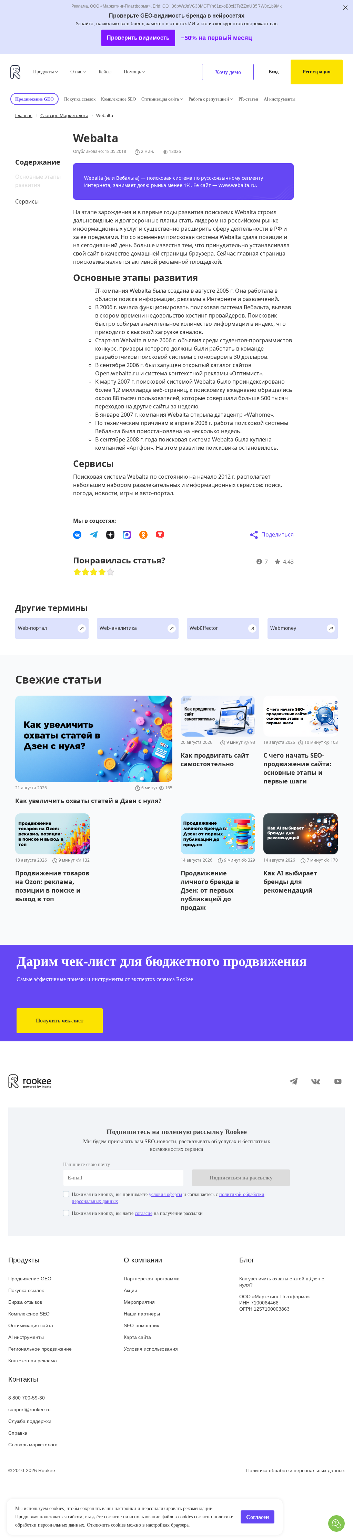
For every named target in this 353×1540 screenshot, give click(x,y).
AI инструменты (279, 99)
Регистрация (317, 71)
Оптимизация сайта (160, 99)
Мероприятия (139, 1302)
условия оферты (165, 1194)
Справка (17, 1433)
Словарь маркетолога (33, 1444)
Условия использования (151, 1349)
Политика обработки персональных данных (295, 1470)
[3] (94, 572)
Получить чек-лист (59, 1020)
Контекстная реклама (32, 1360)
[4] (102, 572)
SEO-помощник (141, 1325)
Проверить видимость (138, 38)
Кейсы (105, 71)
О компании (143, 1260)
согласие (143, 1213)
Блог (246, 1260)
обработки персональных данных (49, 1525)
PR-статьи (248, 99)
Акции (130, 1290)
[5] (110, 572)
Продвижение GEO (29, 1278)
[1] (77, 572)
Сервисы (27, 201)
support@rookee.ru (29, 1409)
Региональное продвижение (40, 1349)
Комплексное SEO (118, 99)
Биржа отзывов (25, 1302)
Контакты (23, 1379)
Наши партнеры (142, 1314)
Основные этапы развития (38, 181)
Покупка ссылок (79, 99)
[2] (85, 572)
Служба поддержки (29, 1421)
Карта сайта (137, 1337)
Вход (274, 71)
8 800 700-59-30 (26, 1398)
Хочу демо (228, 72)
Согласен (257, 1517)
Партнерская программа (152, 1278)
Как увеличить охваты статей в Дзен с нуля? (281, 1282)
